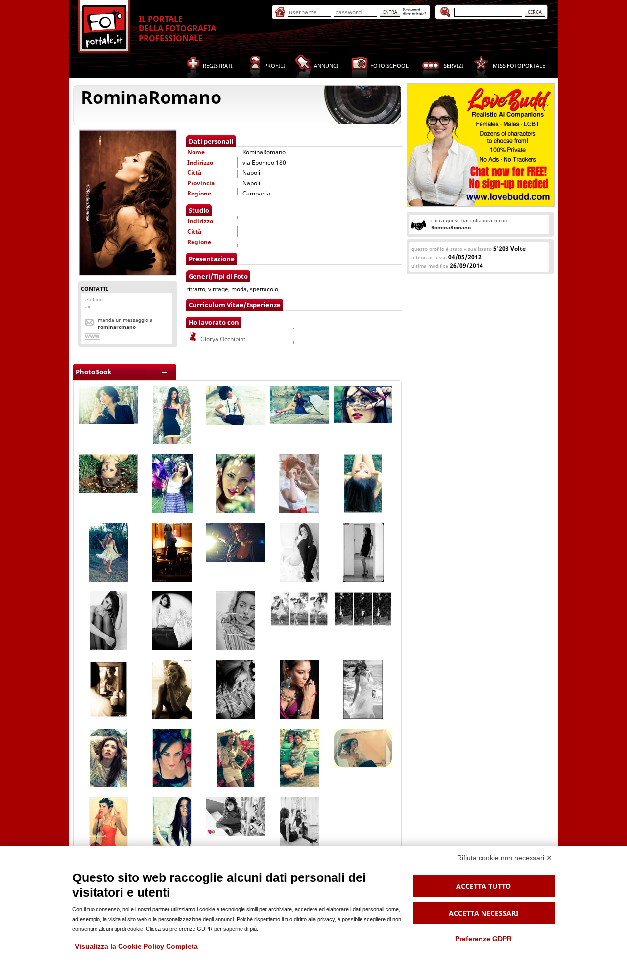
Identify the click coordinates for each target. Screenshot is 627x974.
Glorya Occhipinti (223, 339)
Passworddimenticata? (414, 11)
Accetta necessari (483, 913)
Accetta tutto (483, 886)
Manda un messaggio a (125, 323)
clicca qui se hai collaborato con (469, 224)
